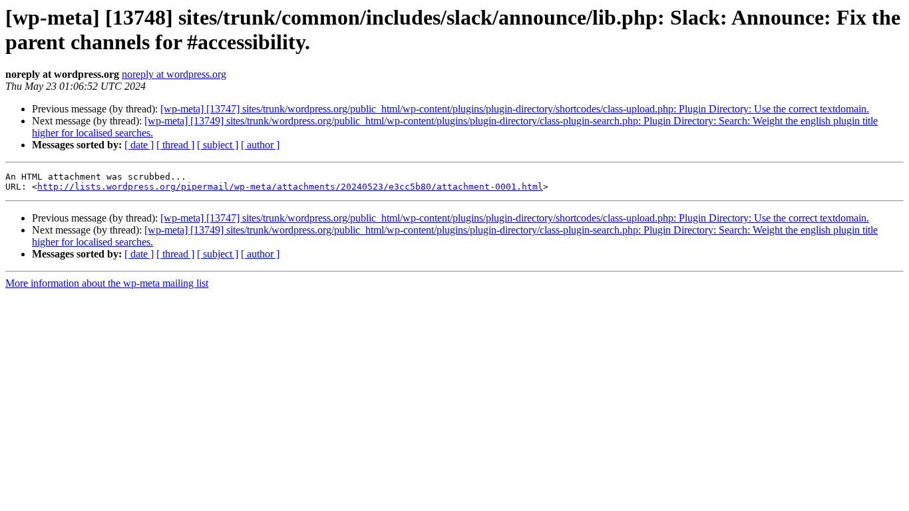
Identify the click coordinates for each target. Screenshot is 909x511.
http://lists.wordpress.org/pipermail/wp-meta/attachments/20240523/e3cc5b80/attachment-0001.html (290, 187)
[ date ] (139, 144)
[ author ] (260, 144)
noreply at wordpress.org (174, 74)
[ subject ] (217, 144)
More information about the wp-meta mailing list (106, 283)
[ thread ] (175, 144)
